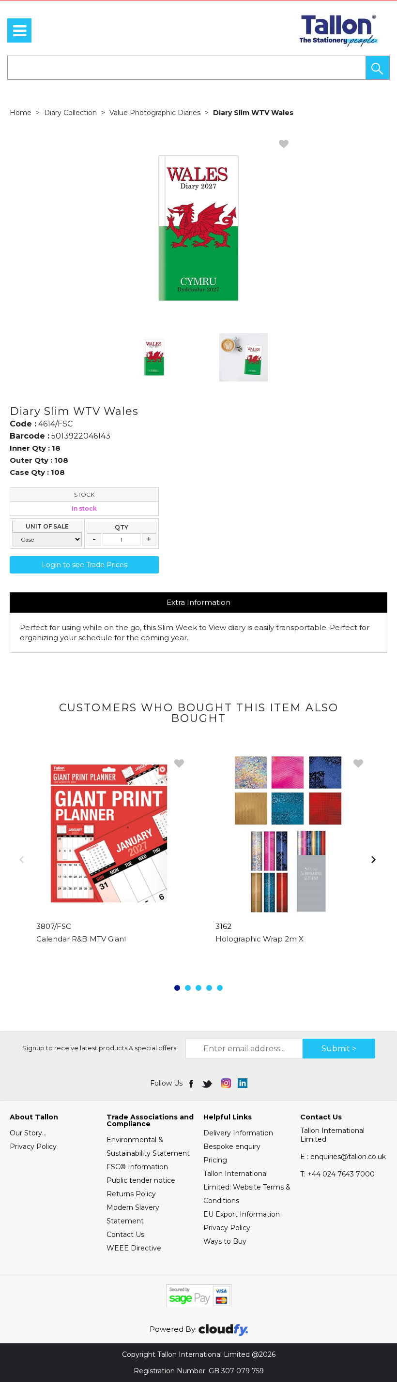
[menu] (19, 30)
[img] (192, 1083)
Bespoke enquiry (231, 1146)
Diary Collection (70, 112)
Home (20, 112)
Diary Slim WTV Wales (253, 112)
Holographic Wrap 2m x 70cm (271, 938)
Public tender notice (141, 1180)
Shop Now (109, 958)
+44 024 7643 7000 (337, 1174)
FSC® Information (137, 1166)
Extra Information (198, 602)
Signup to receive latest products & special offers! (100, 1048)
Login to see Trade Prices (84, 564)
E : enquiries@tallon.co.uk (343, 1156)
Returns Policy (131, 1194)
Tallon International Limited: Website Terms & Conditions (246, 1187)
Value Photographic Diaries (154, 112)
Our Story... (28, 1133)
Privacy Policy (33, 1146)
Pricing (215, 1160)
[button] (378, 68)
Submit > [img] (338, 1048)
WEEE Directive (134, 1248)
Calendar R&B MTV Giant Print (91, 938)
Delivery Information (238, 1133)
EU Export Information (241, 1214)
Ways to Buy (224, 1241)
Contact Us (125, 1234)
